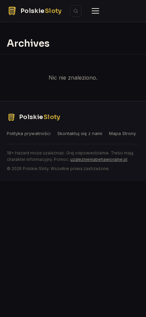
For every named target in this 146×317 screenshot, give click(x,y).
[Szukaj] (75, 11)
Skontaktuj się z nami (79, 133)
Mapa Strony (122, 133)
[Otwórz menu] (95, 11)
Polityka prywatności (29, 133)
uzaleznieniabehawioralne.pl (98, 159)
